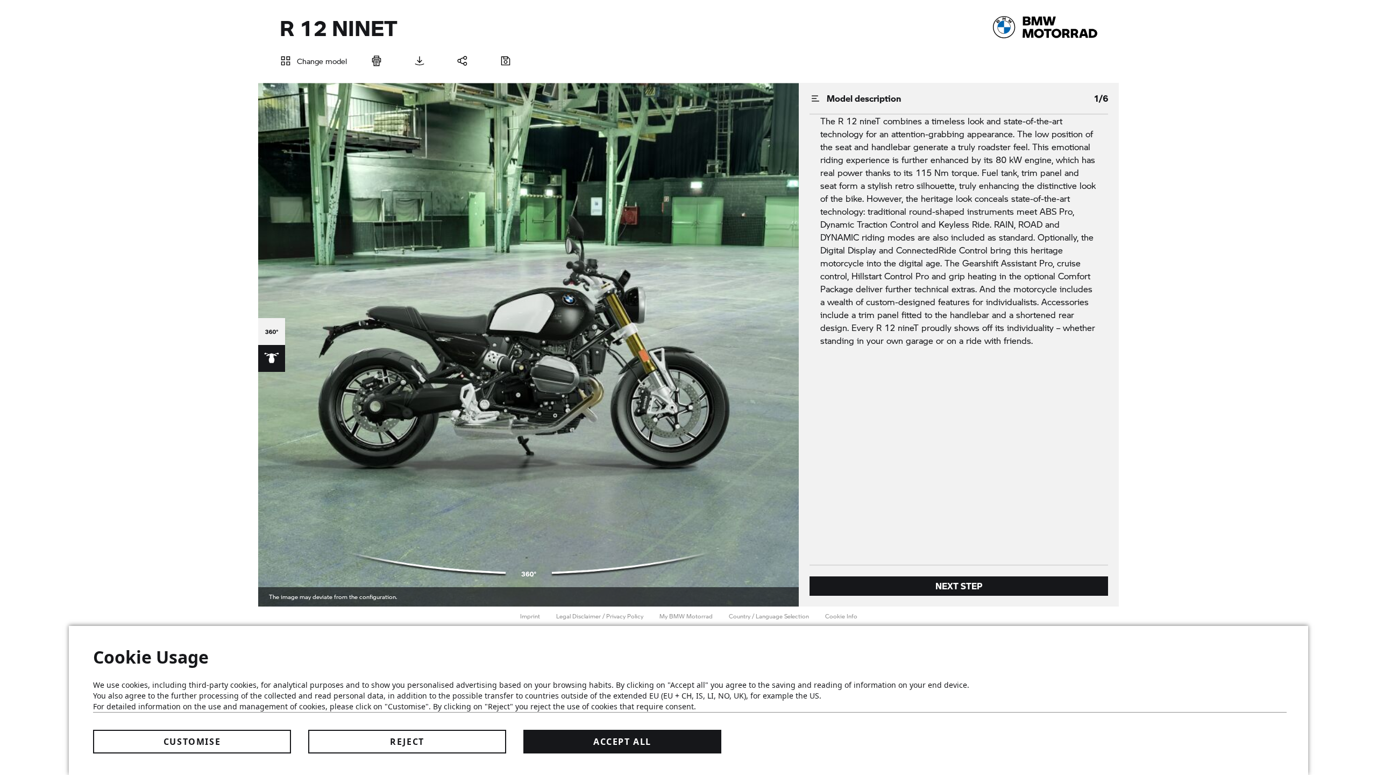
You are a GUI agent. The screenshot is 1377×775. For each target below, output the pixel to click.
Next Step (958, 586)
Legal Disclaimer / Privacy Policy (599, 616)
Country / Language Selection (769, 616)
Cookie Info (841, 616)
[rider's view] (271, 358)
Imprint (530, 616)
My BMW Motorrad (686, 616)
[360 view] (271, 331)
